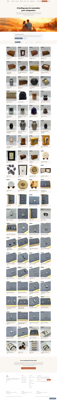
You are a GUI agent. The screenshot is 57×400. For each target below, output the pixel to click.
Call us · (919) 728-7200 (18, 38)
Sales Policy (30, 387)
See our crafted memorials (33, 364)
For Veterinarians (32, 1)
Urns (23, 42)
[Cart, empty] (49, 1)
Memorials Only (23, 378)
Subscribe (48, 379)
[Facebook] (6, 381)
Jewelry (26, 42)
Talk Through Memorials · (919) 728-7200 (28, 368)
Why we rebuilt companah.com (45, 381)
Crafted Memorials (31, 380)
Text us (25, 38)
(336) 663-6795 (23, 393)
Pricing (30, 379)
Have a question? (53, 398)
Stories (25, 1)
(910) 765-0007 (39, 393)
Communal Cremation (24, 379)
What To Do (13, 1)
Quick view (8, 47)
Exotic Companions (23, 382)
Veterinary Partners (31, 383)
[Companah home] (8, 1)
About (28, 1)
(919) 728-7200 (39, 1)
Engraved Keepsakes (38, 42)
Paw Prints (32, 42)
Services (17, 1)
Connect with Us (44, 1)
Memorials (21, 1)
